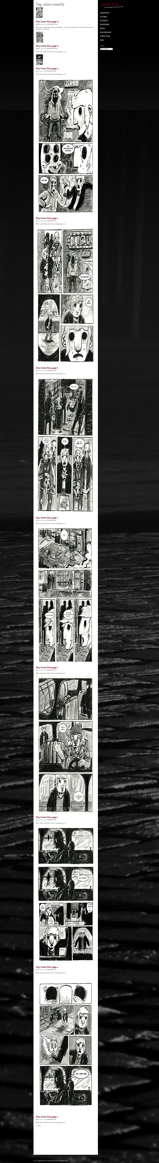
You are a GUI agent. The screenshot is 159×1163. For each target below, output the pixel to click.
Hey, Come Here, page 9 (47, 218)
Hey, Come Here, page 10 (47, 68)
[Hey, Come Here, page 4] (66, 963)
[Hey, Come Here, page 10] (39, 64)
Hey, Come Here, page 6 (47, 667)
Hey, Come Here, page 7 (47, 517)
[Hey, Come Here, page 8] (66, 364)
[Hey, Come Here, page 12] (39, 17)
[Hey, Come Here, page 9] (66, 214)
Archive (104, 13)
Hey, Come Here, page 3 (47, 1116)
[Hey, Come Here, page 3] (66, 1112)
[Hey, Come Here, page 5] (66, 813)
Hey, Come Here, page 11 (47, 46)
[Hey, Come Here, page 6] (66, 663)
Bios (102, 29)
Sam (56, 24)
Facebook (105, 32)
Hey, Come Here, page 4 (47, 967)
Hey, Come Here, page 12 (47, 21)
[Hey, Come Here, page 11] (39, 42)
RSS (102, 40)
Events (104, 21)
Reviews (104, 25)
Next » (39, 1126)
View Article (46, 29)
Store (103, 17)
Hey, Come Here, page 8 (47, 368)
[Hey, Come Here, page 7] (66, 513)
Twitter (105, 36)
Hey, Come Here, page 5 (47, 817)
